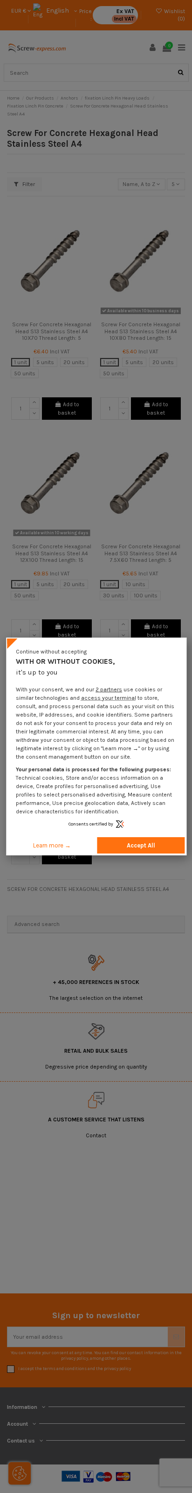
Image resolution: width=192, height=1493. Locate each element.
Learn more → (52, 845)
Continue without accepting (51, 651)
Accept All (141, 845)
